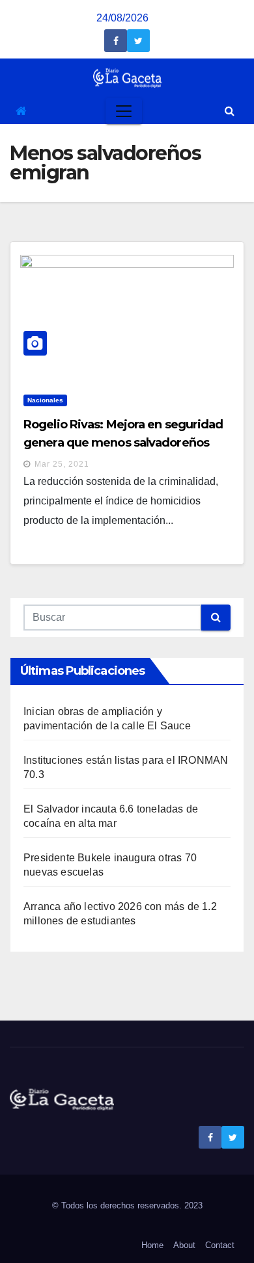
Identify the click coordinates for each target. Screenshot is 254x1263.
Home (152, 1245)
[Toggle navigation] (124, 111)
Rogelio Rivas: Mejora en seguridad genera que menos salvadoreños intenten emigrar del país (123, 442)
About (184, 1245)
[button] (229, 111)
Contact (219, 1245)
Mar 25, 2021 (62, 464)
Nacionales (45, 400)
